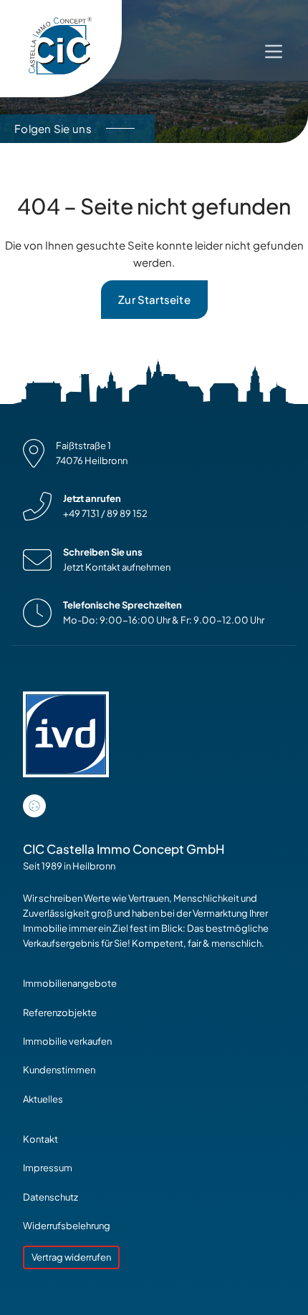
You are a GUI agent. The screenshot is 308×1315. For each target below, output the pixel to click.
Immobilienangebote (70, 983)
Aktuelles (43, 1099)
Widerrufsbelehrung (66, 1225)
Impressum (47, 1167)
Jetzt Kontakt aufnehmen (116, 567)
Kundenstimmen (59, 1069)
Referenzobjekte (60, 1012)
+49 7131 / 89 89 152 (105, 513)
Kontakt (40, 1139)
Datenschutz (50, 1197)
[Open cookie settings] (34, 805)
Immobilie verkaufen (67, 1041)
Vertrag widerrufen (71, 1257)
